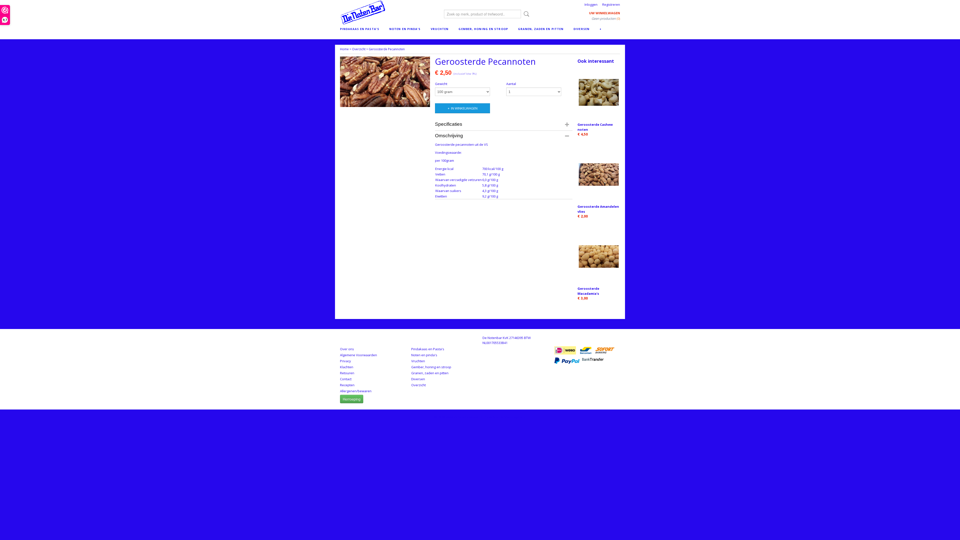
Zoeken (525, 14)
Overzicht (359, 49)
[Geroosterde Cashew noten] (599, 92)
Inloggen (591, 4)
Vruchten (440, 29)
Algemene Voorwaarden (358, 355)
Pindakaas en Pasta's (359, 29)
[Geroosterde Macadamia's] (599, 256)
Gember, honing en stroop (483, 29)
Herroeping (351, 399)
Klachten (346, 367)
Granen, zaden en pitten (541, 29)
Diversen (582, 29)
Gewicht (441, 84)
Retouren (347, 373)
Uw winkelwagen (604, 13)
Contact (346, 379)
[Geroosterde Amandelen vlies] (599, 174)
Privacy (345, 361)
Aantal (511, 84)
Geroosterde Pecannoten (387, 49)
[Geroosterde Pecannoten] (385, 81)
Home (344, 49)
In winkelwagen (464, 108)
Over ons (347, 349)
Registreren (611, 4)
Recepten (347, 385)
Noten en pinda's (405, 29)
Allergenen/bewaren (356, 391)
